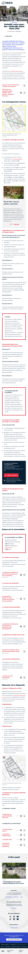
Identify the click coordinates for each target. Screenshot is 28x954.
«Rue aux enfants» (17, 159)
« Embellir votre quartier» (16, 71)
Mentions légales (5, 944)
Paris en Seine (21, 951)
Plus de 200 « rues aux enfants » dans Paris (11, 203)
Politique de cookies (15, 946)
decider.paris (8, 547)
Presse (2, 946)
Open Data (7, 946)
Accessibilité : (18, 944)
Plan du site (24, 946)
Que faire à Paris (10, 951)
